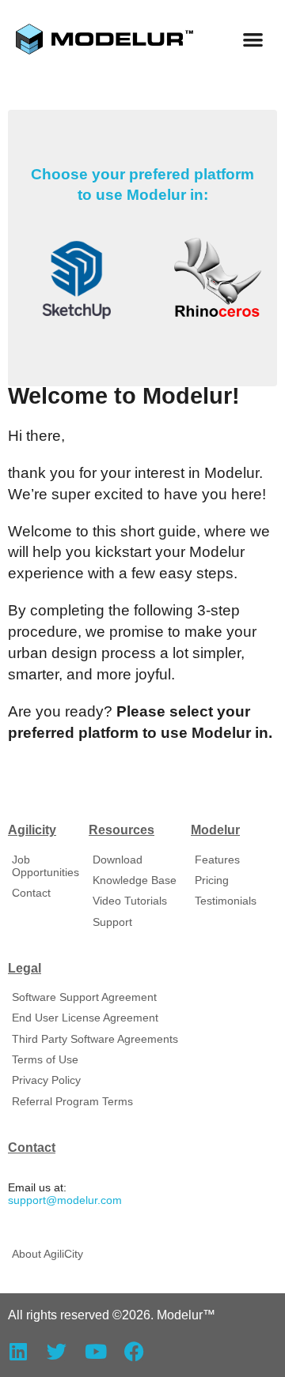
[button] (254, 39)
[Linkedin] (18, 1351)
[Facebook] (134, 1351)
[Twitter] (56, 1351)
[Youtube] (95, 1351)
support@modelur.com (65, 1200)
